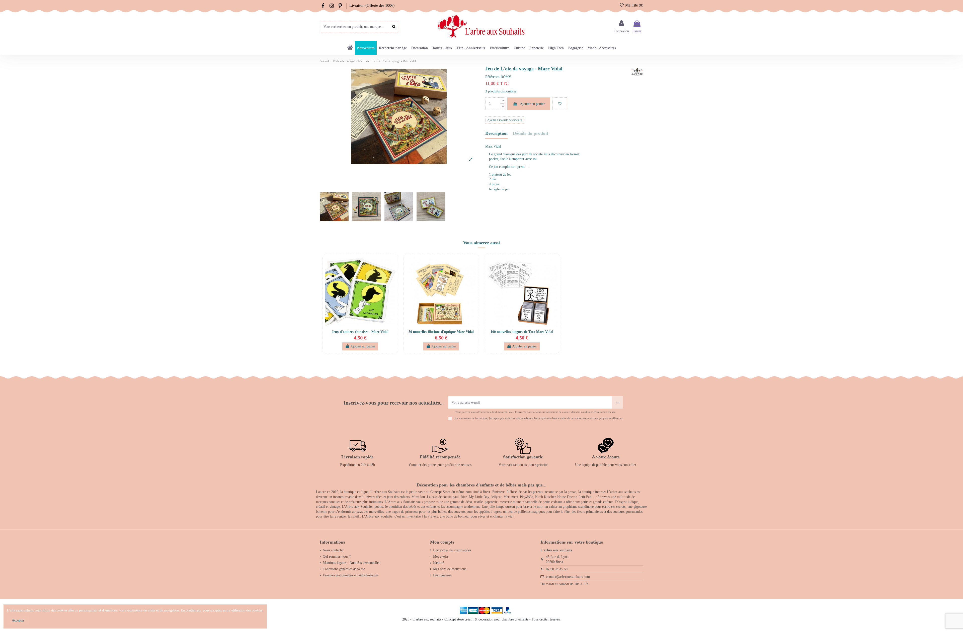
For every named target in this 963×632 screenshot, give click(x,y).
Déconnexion (442, 575)
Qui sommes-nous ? (337, 556)
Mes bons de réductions (449, 569)
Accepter (18, 620)
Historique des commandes (452, 550)
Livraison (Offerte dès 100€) (371, 5)
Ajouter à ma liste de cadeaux (504, 120)
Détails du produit (530, 133)
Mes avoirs (440, 556)
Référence (492, 77)
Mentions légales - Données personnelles (351, 563)
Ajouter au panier (532, 104)
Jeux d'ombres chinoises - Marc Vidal (360, 332)
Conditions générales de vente (344, 569)
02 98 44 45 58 (557, 569)
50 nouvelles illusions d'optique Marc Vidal (441, 332)
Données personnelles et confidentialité (350, 575)
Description (496, 133)
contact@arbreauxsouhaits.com (568, 577)
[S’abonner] (617, 402)
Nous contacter (333, 550)
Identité (438, 563)
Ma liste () (633, 5)
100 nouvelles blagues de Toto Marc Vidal (522, 332)
